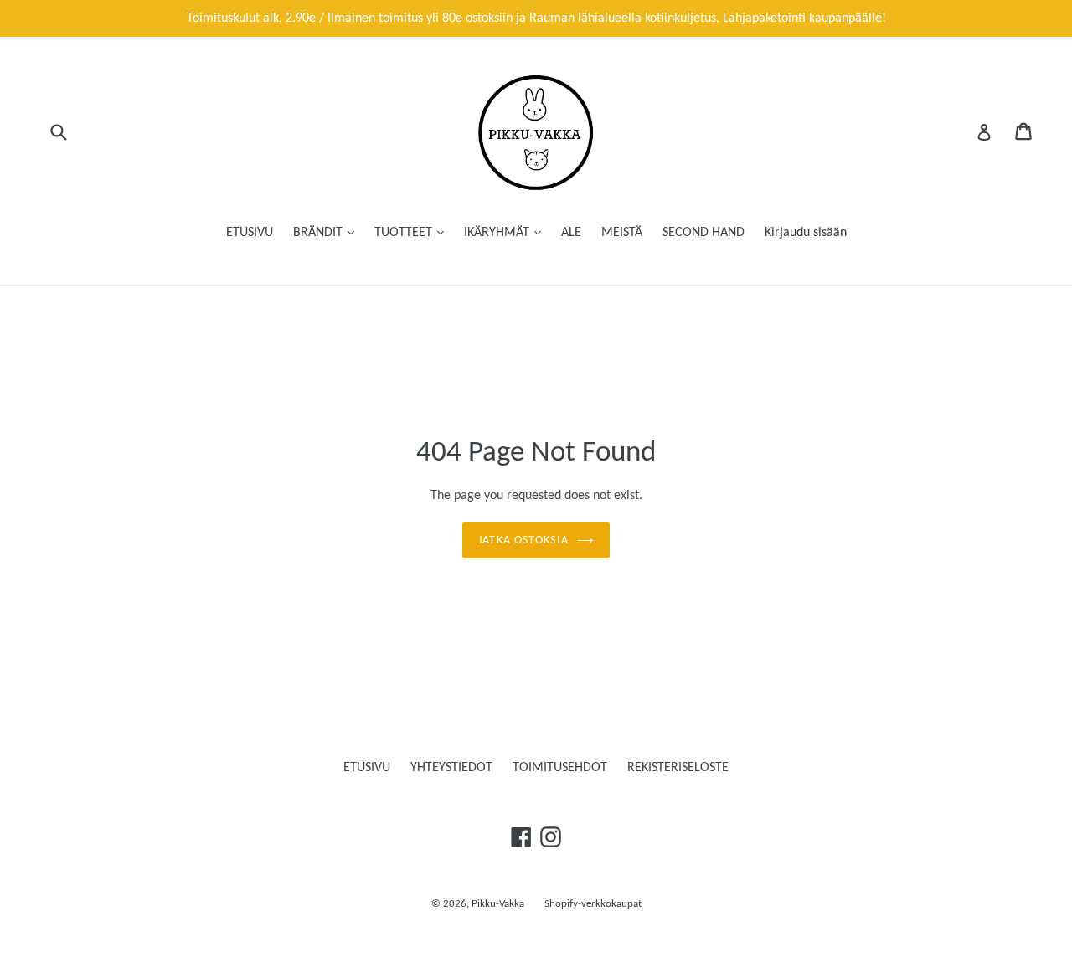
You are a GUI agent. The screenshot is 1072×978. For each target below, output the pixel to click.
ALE (571, 232)
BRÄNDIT (319, 232)
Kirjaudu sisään (806, 232)
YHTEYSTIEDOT (451, 768)
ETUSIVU (249, 232)
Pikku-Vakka (498, 903)
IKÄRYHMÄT (498, 232)
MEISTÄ (621, 232)
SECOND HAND (703, 232)
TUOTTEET (405, 232)
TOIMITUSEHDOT (560, 768)
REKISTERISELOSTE (678, 768)
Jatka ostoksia (523, 540)
